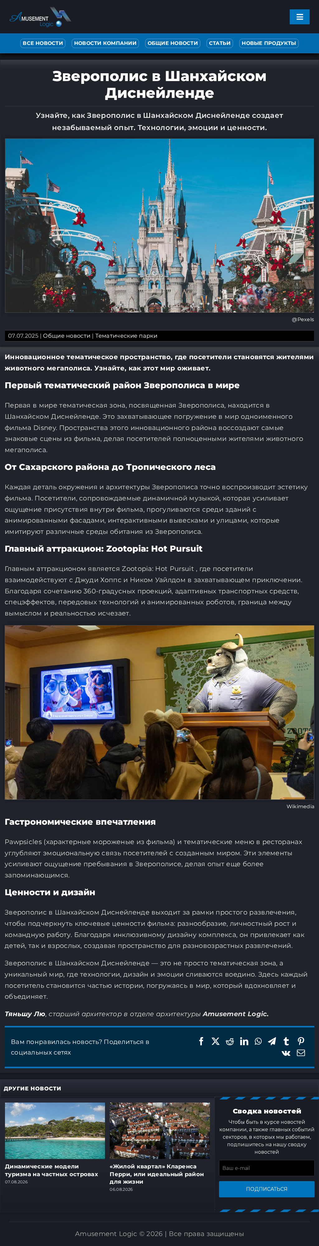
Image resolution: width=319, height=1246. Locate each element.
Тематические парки (126, 335)
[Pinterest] (301, 1041)
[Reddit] (230, 1041)
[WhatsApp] (258, 1041)
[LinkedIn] (244, 1041)
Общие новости (66, 335)
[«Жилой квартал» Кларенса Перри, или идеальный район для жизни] (160, 1106)
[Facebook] (201, 1041)
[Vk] (286, 1053)
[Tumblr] (286, 1041)
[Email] (301, 1053)
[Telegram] (272, 1041)
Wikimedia (300, 806)
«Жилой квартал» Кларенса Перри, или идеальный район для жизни (157, 1174)
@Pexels (303, 319)
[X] (215, 1041)
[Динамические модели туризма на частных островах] (55, 1106)
